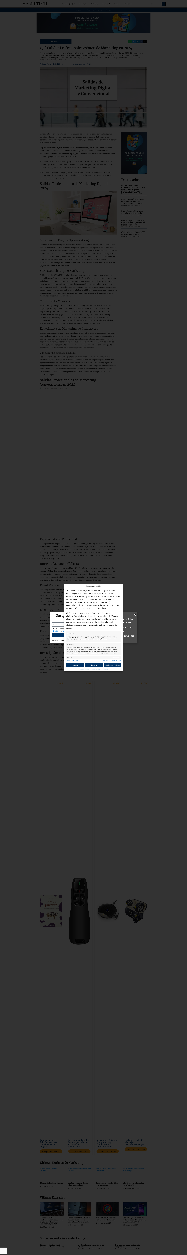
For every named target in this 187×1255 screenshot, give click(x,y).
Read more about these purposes (112, 660)
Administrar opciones (112, 665)
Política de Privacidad (95, 669)
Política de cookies (84, 669)
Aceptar (75, 665)
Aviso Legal (105, 669)
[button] (134, 614)
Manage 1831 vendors (72, 660)
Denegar (94, 665)
